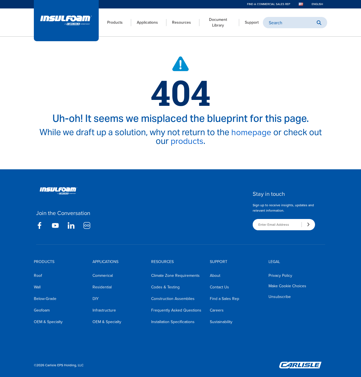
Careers (217, 310)
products (187, 141)
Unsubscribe (279, 297)
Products (115, 22)
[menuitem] (111, 22)
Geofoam (42, 310)
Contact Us (219, 287)
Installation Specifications (173, 322)
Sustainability (221, 322)
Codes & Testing (165, 287)
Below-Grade (45, 299)
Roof (38, 276)
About (215, 276)
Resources (181, 22)
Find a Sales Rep (224, 299)
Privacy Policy (280, 276)
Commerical (103, 276)
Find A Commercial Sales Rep (268, 4)
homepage (251, 132)
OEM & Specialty (48, 322)
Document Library (218, 22)
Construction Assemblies (173, 299)
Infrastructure (104, 310)
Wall (37, 287)
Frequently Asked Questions (176, 310)
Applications (147, 22)
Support (252, 22)
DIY (96, 299)
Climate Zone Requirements (175, 276)
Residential (102, 287)
